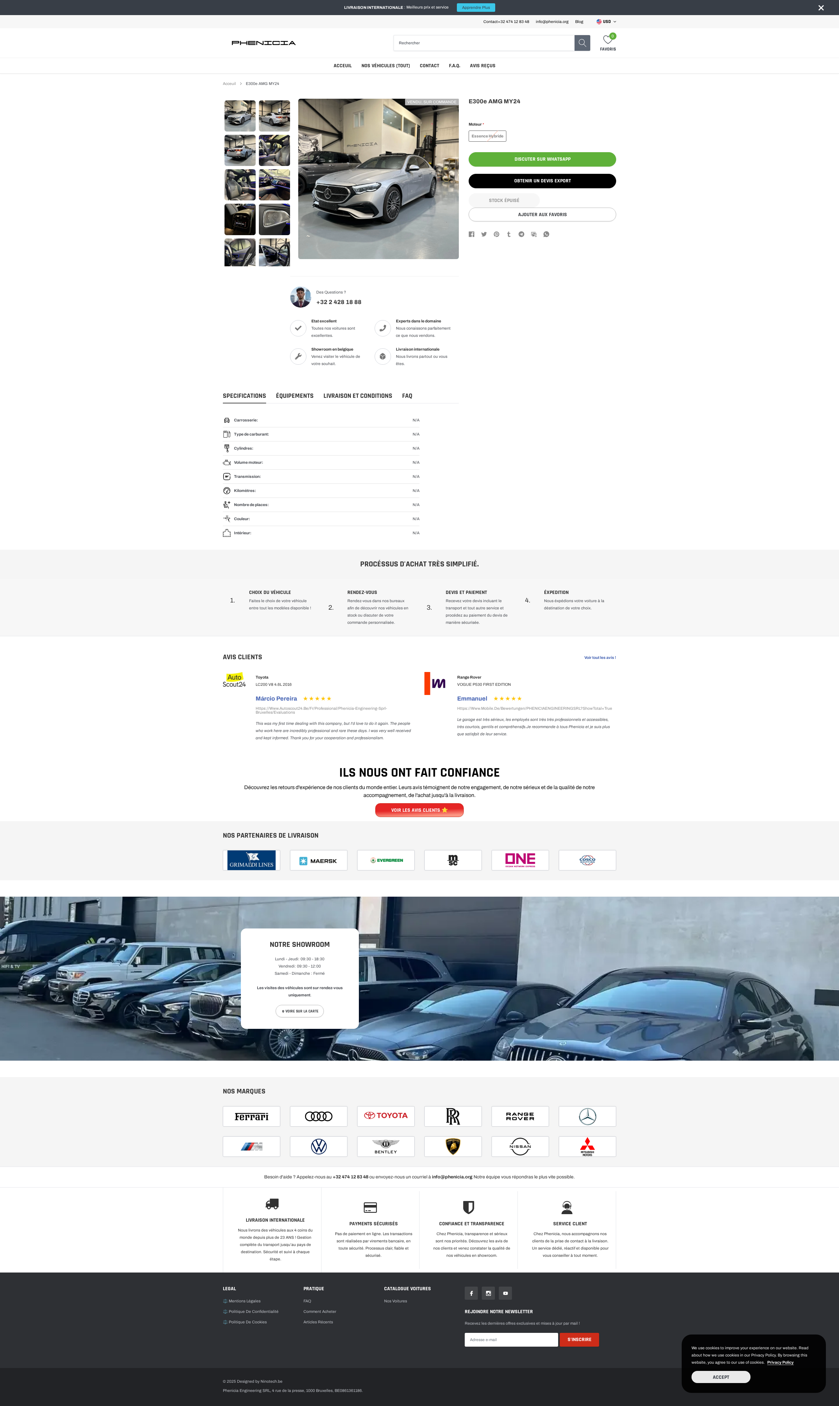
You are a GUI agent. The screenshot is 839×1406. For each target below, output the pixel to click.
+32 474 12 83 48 (513, 21)
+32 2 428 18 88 (338, 302)
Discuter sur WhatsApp (543, 159)
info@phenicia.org (552, 22)
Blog (579, 22)
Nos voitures (395, 1301)
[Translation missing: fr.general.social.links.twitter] (484, 234)
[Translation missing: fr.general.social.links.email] (534, 234)
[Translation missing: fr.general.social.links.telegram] (521, 234)
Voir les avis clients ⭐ (419, 810)
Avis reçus (483, 65)
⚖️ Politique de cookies (245, 1322)
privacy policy (780, 1362)
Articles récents (318, 1322)
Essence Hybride (487, 136)
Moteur (476, 124)
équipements (295, 396)
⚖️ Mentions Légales (242, 1301)
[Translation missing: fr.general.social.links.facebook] (472, 234)
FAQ (407, 396)
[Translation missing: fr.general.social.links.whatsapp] (546, 234)
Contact (429, 65)
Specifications (244, 396)
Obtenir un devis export (542, 180)
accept (721, 1377)
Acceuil (343, 65)
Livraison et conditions (357, 396)
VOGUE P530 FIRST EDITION (484, 684)
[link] (240, 116)
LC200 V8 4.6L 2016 (274, 684)
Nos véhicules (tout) (385, 65)
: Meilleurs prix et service (417, 7)
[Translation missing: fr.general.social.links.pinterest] (496, 234)
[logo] (264, 43)
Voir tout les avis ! (600, 657)
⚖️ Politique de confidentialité (251, 1311)
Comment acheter (319, 1311)
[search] (582, 43)
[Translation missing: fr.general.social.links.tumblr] (509, 234)
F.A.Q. (454, 65)
